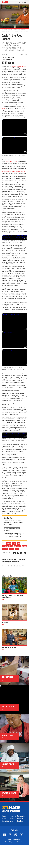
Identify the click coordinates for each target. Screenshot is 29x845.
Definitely (24, 566)
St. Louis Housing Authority (19, 66)
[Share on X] (9, 62)
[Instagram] (10, 835)
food (19, 543)
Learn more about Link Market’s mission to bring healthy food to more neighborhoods (14, 522)
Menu (24, 2)
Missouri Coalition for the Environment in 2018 (14, 171)
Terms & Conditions (18, 842)
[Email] (13, 63)
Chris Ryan (9, 59)
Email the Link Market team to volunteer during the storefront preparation (12, 528)
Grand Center (5, 546)
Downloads (20, 818)
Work (11, 821)
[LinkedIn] (3, 62)
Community (5, 54)
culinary (14, 543)
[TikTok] (16, 835)
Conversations (21, 816)
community (8, 543)
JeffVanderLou (17, 546)
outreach (11, 549)
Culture (12, 818)
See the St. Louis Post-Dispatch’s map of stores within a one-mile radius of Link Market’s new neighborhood (14, 534)
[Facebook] (6, 63)
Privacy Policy (8, 842)
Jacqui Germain (10, 57)
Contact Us (5, 821)
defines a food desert (11, 161)
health (11, 546)
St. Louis (16, 549)
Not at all (4, 566)
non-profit (24, 546)
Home (4, 816)
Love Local (20, 821)
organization (5, 549)
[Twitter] (21, 835)
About (4, 818)
